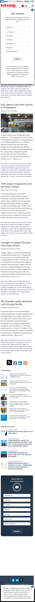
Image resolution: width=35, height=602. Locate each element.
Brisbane (26, 349)
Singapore (7, 97)
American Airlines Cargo (20, 172)
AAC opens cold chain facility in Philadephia (17, 106)
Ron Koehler (7, 353)
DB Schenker (24, 351)
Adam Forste (12, 281)
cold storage (13, 95)
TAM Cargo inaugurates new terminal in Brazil (16, 185)
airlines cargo (8, 290)
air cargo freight (8, 87)
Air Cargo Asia (9, 283)
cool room (17, 351)
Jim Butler (12, 176)
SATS (2, 97)
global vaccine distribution (24, 95)
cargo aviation (28, 93)
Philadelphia (28, 176)
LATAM (30, 233)
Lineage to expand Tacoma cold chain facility (15, 244)
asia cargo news (18, 93)
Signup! (17, 531)
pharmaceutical (19, 176)
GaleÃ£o (25, 233)
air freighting (10, 288)
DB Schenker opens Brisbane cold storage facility (16, 303)
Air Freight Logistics (13, 89)
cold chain (20, 174)
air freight (25, 87)
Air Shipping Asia (22, 91)
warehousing (15, 294)
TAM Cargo (4, 235)
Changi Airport (5, 95)
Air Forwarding (18, 87)
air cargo (23, 85)
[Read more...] (17, 159)
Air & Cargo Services (14, 85)
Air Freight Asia (11, 285)
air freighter (23, 89)
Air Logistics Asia (12, 91)
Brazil (25, 231)
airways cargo (9, 93)
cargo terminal (10, 233)
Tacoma (9, 294)
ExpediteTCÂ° (5, 176)
